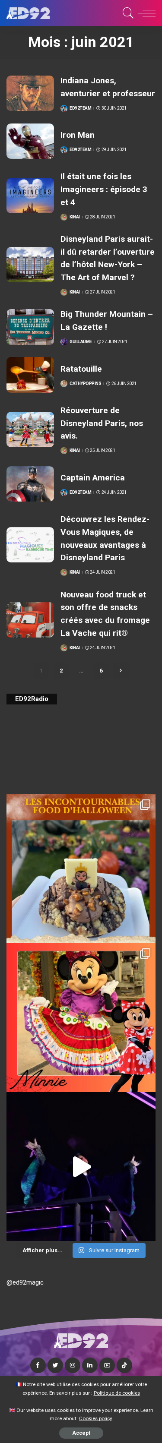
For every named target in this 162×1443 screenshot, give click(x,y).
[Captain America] (30, 484)
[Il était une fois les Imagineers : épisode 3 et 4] (30, 196)
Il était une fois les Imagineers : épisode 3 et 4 (103, 189)
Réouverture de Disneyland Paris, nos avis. (101, 423)
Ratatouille (81, 369)
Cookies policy (95, 1418)
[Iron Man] (30, 141)
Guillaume (81, 342)
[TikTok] (124, 1365)
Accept (81, 1433)
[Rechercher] (126, 13)
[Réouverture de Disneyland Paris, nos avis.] (30, 430)
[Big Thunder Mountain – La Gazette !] (30, 327)
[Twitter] (55, 1365)
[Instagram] (72, 1365)
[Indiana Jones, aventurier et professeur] (30, 93)
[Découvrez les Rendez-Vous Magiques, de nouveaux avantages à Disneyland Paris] (30, 545)
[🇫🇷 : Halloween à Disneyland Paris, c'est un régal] (81, 868)
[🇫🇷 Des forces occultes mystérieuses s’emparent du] (81, 1166)
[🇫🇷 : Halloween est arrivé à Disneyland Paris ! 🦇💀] (81, 1017)
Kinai (75, 217)
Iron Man (77, 135)
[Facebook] (38, 1365)
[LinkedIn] (90, 1365)
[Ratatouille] (30, 375)
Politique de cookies (117, 1393)
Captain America (92, 478)
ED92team (80, 108)
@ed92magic (25, 1282)
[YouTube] (107, 1365)
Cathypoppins (85, 384)
